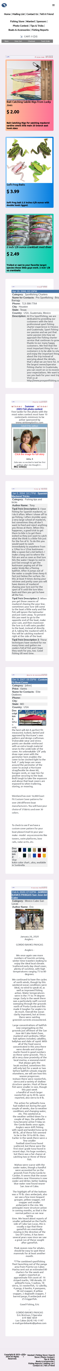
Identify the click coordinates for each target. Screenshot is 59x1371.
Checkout (31, 41)
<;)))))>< (23, 1355)
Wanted (30, 21)
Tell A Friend (47, 14)
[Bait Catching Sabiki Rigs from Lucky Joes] (29, 80)
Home (7, 14)
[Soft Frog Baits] (29, 160)
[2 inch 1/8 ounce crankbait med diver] (29, 230)
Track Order (45, 41)
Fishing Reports (40, 29)
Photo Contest (20, 25)
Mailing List (18, 14)
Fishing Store (17, 21)
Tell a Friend (49, 1365)
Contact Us (32, 14)
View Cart (18, 41)
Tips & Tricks (37, 25)
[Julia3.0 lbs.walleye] (29, 440)
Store (6, 41)
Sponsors (41, 21)
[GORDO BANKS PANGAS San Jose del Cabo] (29, 919)
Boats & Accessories (19, 29)
